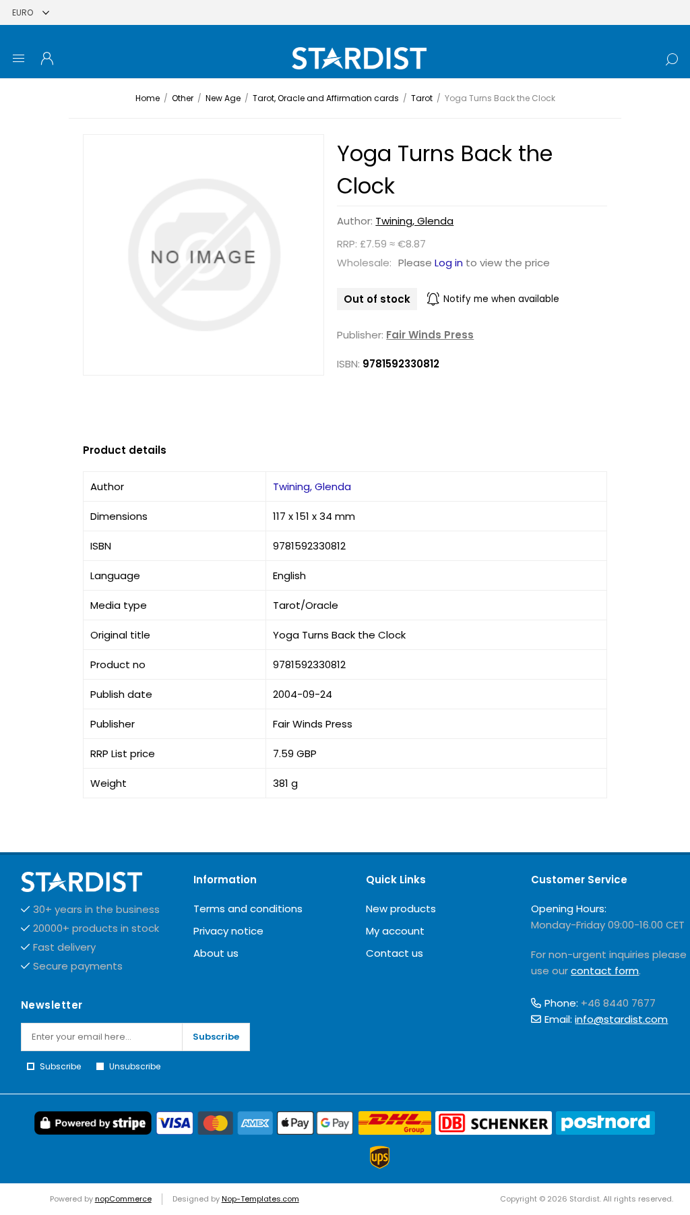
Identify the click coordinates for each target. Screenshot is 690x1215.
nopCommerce (123, 1198)
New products (401, 908)
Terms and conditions (248, 908)
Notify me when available (501, 299)
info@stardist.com (621, 1019)
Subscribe (216, 1036)
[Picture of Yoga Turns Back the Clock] (203, 255)
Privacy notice (228, 931)
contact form (605, 971)
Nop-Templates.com (260, 1198)
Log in (449, 263)
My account (395, 931)
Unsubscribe (134, 1066)
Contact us (394, 953)
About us (216, 953)
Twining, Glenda (414, 221)
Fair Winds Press (430, 335)
